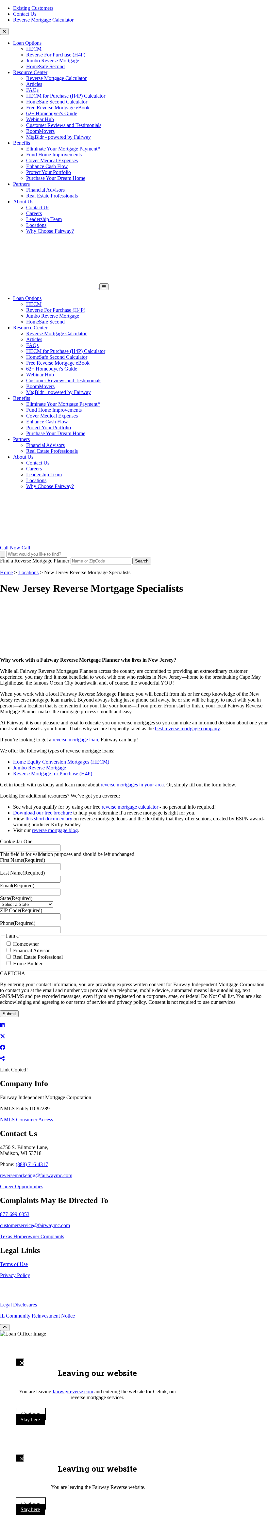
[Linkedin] (2, 1025)
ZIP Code (21, 910)
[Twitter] (2, 1036)
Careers (34, 213)
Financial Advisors (45, 190)
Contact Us (24, 14)
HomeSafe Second (45, 66)
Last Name (22, 873)
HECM (34, 49)
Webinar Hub (40, 119)
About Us (23, 201)
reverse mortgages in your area (132, 784)
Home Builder (27, 963)
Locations (36, 225)
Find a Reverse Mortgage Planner (34, 560)
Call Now (10, 547)
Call (26, 547)
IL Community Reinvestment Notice (37, 1316)
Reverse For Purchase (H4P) (55, 54)
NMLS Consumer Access (26, 1119)
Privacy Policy (15, 1275)
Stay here (30, 1419)
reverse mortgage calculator (130, 807)
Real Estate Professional (38, 957)
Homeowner (26, 944)
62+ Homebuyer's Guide (51, 113)
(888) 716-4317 (32, 1164)
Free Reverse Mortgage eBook (58, 107)
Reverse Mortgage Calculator (43, 20)
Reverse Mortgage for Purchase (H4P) (52, 773)
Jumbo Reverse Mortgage (52, 60)
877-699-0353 (14, 1214)
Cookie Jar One (16, 841)
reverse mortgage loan (75, 739)
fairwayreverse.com (73, 1391)
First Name (22, 860)
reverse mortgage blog (55, 830)
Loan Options (27, 43)
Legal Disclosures (18, 1304)
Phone (17, 923)
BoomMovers (40, 131)
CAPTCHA (12, 973)
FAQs (32, 90)
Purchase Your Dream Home (55, 178)
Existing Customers (33, 8)
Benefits (21, 143)
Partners (21, 184)
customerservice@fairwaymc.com (35, 1225)
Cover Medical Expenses (52, 160)
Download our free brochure (42, 812)
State (16, 898)
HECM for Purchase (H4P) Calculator (65, 96)
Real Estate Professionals (52, 195)
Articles (34, 84)
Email (17, 885)
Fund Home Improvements (54, 154)
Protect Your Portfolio (48, 172)
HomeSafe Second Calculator (56, 101)
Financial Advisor (31, 950)
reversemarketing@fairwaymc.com (36, 1175)
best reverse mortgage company (187, 728)
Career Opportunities (21, 1186)
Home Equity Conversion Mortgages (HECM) (61, 762)
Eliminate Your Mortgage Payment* (63, 148)
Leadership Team (44, 219)
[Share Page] (2, 1058)
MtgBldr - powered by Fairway (58, 137)
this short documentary (48, 818)
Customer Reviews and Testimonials (63, 125)
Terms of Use (14, 1264)
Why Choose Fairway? (50, 231)
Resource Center (30, 72)
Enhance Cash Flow (47, 166)
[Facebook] (2, 1047)
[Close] (20, 1362)
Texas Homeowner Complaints (32, 1236)
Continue (30, 1413)
